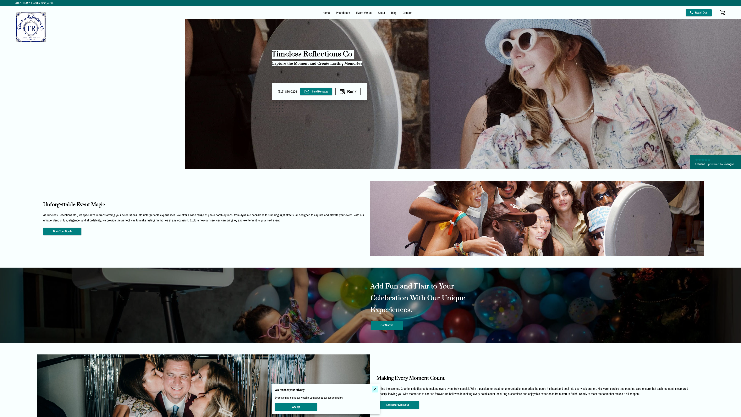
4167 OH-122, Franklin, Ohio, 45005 (34, 3)
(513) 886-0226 (287, 91)
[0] (722, 12)
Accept (296, 407)
